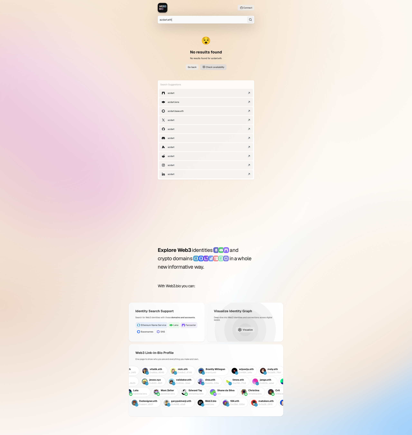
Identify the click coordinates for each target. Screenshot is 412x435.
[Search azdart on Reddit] (249, 156)
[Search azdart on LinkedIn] (249, 174)
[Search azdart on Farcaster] (249, 93)
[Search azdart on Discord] (249, 138)
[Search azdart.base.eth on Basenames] (249, 111)
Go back (192, 67)
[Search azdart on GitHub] (249, 129)
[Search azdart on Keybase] (249, 147)
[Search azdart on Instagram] (249, 165)
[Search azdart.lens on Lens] (249, 102)
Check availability (215, 67)
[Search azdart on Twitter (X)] (249, 120)
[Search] (250, 19)
